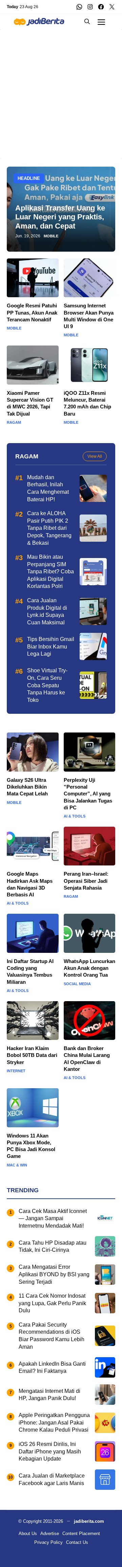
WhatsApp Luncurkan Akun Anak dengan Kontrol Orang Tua (89, 968)
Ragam (14, 422)
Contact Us (77, 1542)
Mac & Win (17, 1165)
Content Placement (81, 1533)
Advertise (49, 1533)
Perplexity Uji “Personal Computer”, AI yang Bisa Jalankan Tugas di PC (88, 793)
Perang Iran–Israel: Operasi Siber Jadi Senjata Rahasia (86, 881)
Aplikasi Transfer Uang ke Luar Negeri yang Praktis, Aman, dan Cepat (60, 217)
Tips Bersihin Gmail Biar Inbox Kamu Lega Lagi (50, 646)
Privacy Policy (48, 1542)
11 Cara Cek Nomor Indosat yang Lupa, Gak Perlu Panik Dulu (52, 1303)
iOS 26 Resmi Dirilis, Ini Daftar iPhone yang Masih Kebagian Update (50, 1451)
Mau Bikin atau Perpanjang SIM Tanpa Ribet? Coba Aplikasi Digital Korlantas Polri (50, 571)
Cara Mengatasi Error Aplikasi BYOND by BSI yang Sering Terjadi (54, 1274)
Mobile (51, 236)
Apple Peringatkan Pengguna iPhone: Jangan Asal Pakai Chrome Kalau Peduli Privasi (54, 1422)
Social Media (77, 984)
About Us (28, 1533)
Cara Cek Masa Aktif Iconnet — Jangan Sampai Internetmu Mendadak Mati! (53, 1218)
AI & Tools (74, 816)
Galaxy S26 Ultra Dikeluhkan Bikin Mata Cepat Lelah (27, 787)
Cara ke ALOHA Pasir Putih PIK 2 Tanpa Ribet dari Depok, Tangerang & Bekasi (49, 527)
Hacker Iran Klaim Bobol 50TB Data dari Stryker (32, 1055)
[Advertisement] (61, 90)
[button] (87, 21)
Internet (16, 1071)
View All (94, 456)
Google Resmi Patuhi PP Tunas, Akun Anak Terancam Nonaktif (32, 312)
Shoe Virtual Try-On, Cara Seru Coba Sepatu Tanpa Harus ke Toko (47, 685)
